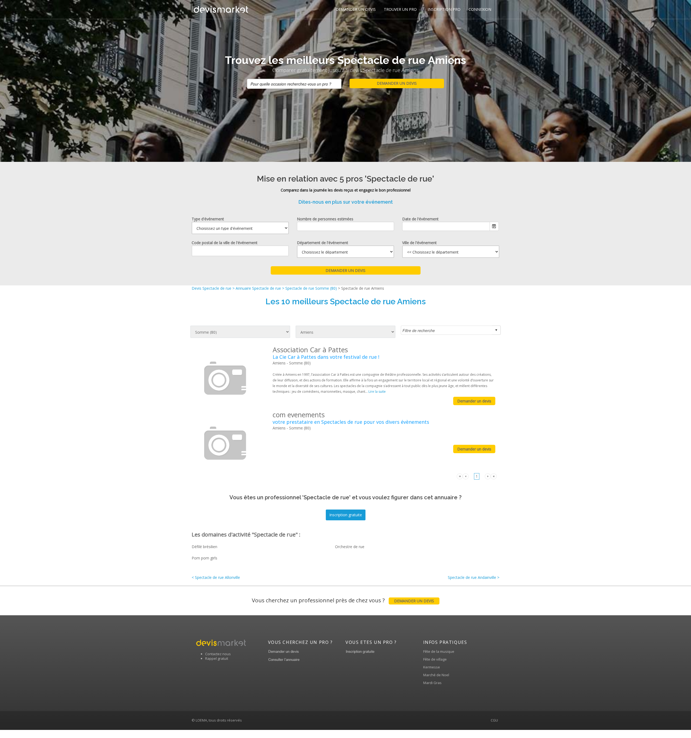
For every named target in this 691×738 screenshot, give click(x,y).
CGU (494, 720)
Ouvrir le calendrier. (494, 226)
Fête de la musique (438, 651)
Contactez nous (218, 653)
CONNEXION (480, 9)
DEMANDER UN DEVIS (356, 9)
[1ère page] (460, 476)
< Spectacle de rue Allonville (216, 577)
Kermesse (431, 667)
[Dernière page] (494, 476)
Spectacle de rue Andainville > (473, 577)
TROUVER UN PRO (400, 9)
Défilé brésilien (204, 546)
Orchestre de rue (349, 546)
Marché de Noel (436, 674)
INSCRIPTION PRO (444, 9)
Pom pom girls (204, 558)
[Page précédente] (466, 476)
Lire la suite (377, 391)
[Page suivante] (488, 476)
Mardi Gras (432, 682)
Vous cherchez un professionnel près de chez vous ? (343, 600)
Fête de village (435, 659)
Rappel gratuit (216, 658)
